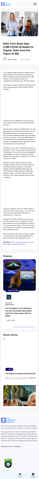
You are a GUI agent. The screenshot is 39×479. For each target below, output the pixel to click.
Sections (6, 477)
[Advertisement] (19, 105)
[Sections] (6, 473)
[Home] (20, 474)
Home (20, 477)
